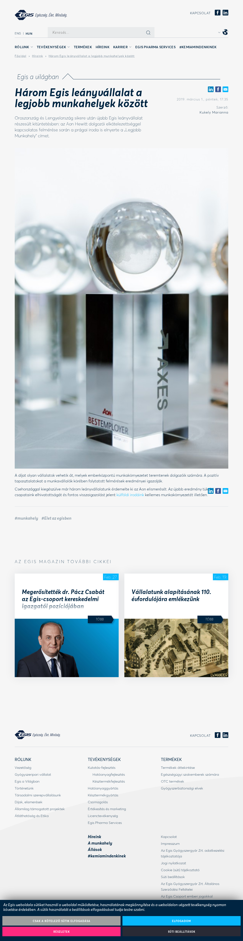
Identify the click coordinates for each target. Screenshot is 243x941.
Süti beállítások (181, 931)
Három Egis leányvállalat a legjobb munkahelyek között (92, 55)
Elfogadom (181, 921)
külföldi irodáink (130, 494)
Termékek (83, 47)
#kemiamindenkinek (198, 47)
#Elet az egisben (56, 518)
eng (18, 33)
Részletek (61, 931)
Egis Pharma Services (155, 47)
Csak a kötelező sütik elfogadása (61, 921)
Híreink (102, 47)
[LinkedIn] (225, 13)
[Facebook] (217, 13)
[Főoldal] (41, 15)
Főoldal (20, 55)
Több (100, 619)
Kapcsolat (200, 13)
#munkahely (26, 518)
